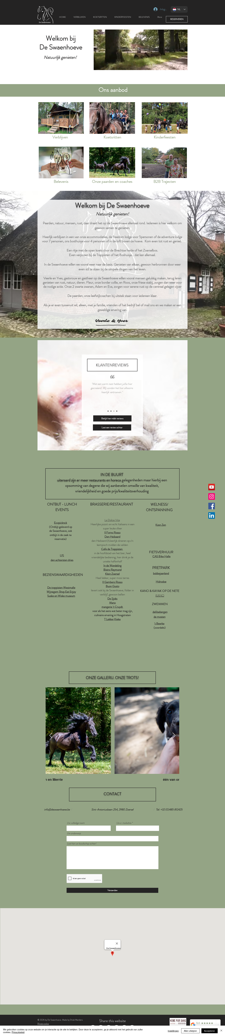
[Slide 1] (108, 411)
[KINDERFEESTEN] (165, 118)
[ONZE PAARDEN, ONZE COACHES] (112, 162)
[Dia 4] (116, 411)
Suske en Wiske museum (61, 596)
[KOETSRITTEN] (112, 118)
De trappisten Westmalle (61, 587)
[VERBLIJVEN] (61, 118)
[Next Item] (174, 736)
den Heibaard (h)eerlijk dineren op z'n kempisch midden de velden (112, 543)
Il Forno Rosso (112, 532)
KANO (160, 595)
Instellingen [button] (173, 1030)
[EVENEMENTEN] (61, 162)
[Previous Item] (51, 736)
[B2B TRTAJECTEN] (164, 162)
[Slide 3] (113, 411)
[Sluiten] (221, 1031)
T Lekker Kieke (112, 619)
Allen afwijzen (190, 1030)
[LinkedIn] (211, 515)
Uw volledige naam (75, 823)
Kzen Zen (161, 525)
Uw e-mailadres (123, 823)
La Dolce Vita (112, 520)
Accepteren (209, 1030)
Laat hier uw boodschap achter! (81, 843)
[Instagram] (211, 496)
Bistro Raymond (112, 570)
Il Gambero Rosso (112, 582)
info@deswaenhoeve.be (57, 809)
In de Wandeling (112, 565)
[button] (184, 66)
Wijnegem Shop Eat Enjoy (61, 592)
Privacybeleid (18, 1032)
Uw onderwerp (74, 833)
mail (146, 305)
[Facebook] (211, 506)
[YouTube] (211, 487)
